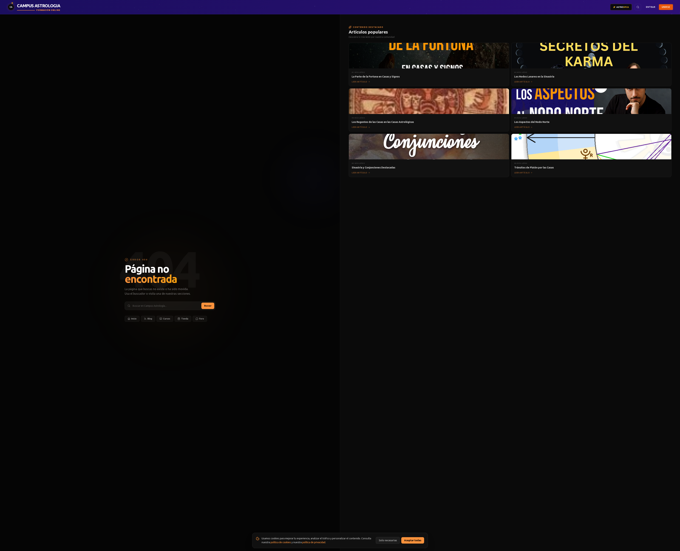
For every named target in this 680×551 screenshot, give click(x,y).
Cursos (166, 319)
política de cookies (281, 542)
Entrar (650, 7)
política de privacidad (313, 542)
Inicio (134, 319)
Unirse (666, 7)
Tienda (184, 319)
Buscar (207, 306)
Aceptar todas (412, 540)
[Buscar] (638, 7)
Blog (150, 319)
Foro (201, 319)
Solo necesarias (388, 540)
